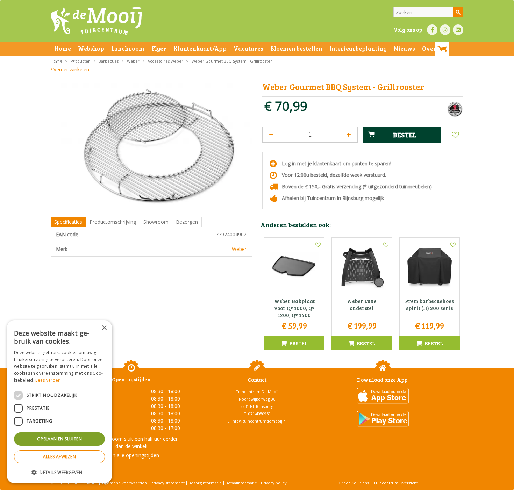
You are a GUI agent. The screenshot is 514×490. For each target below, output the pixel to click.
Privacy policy (274, 482)
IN (445, 29)
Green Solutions (353, 482)
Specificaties (68, 221)
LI (458, 29)
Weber (239, 249)
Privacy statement (168, 482)
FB (432, 29)
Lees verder (47, 380)
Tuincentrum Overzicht (395, 482)
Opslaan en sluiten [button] (59, 439)
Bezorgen (187, 221)
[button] (59, 472)
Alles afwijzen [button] (59, 457)
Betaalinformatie (241, 482)
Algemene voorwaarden (124, 482)
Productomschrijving (113, 221)
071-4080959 (259, 413)
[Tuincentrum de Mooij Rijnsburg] (96, 21)
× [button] (104, 328)
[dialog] (59, 401)
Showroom (156, 221)
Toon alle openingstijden (131, 455)
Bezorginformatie (205, 482)
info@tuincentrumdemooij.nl (259, 421)
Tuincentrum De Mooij (257, 391)
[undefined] (156, 146)
